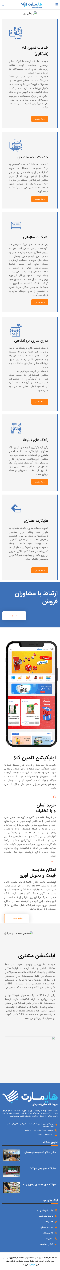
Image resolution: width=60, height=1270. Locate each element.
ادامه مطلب (40, 119)
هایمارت (32, 1264)
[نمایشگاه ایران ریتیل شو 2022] (11, 1171)
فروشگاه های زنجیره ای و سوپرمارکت (39, 1184)
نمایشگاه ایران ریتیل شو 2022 (43, 1168)
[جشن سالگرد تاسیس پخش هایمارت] (11, 1155)
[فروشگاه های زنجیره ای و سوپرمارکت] (11, 1187)
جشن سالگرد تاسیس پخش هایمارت (40, 1152)
